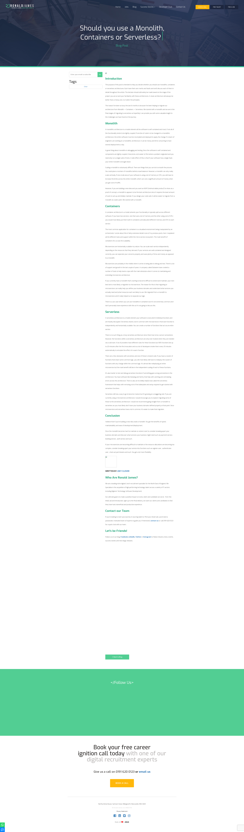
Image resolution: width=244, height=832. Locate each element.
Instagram (147, 537)
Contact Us (180, 7)
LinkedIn (131, 537)
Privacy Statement (122, 811)
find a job (231, 7)
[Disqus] (140, 579)
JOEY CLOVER (123, 471)
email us (144, 772)
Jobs (126, 7)
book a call (202, 7)
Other (86, 87)
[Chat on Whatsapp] (2, 824)
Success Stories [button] (147, 7)
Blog (134, 7)
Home (118, 7)
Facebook (124, 537)
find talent (217, 7)
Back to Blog (117, 657)
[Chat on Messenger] (2, 829)
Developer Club (165, 7)
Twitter (138, 537)
